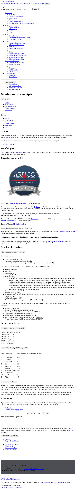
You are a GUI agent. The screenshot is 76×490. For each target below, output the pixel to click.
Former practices (10, 108)
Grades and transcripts (16, 22)
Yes (43, 413)
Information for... (10, 82)
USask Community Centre (17, 59)
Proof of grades (9, 104)
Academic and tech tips (12, 61)
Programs (12, 14)
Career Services (14, 36)
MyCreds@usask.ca (19, 224)
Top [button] (2, 113)
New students (13, 84)
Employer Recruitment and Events (19, 38)
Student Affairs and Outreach (18, 55)
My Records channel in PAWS (16, 152)
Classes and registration (16, 16)
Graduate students (14, 89)
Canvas (7, 137)
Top (6, 127)
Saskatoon (12, 75)
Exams (11, 20)
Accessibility (18, 487)
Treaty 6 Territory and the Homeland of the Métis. (55, 482)
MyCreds (37, 207)
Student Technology (15, 64)
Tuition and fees (14, 27)
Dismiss (14, 435)
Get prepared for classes (16, 62)
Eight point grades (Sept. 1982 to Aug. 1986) (14, 348)
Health (7, 41)
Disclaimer (4, 487)
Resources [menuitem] (12, 68)
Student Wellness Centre (16, 54)
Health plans (13, 46)
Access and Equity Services (17, 57)
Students (42, 3)
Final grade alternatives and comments (13, 252)
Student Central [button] (9, 408)
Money (7, 25)
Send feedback (6, 435)
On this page (5, 99)
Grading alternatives (11, 106)
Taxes (10, 32)
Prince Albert (13, 77)
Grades (7, 103)
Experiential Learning (15, 39)
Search (36, 9)
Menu (47, 3)
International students (15, 87)
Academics (8, 13)
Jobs (6, 34)
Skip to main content (7, 1)
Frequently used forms (12, 441)
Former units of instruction (9, 382)
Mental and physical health (17, 43)
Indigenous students (15, 86)
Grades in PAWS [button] (10, 144)
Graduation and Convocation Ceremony (21, 23)
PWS (3, 7)
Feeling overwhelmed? (16, 48)
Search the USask (8, 9)
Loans (11, 30)
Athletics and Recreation (16, 45)
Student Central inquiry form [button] (14, 410)
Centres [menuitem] (11, 52)
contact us (70, 430)
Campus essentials (10, 73)
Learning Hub (13, 70)
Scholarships (13, 29)
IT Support (34, 219)
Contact (7, 439)
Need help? (8, 110)
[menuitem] (40, 18)
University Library (14, 71)
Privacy (11, 487)
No (47, 413)
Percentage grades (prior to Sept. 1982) (13, 328)
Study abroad (13, 18)
